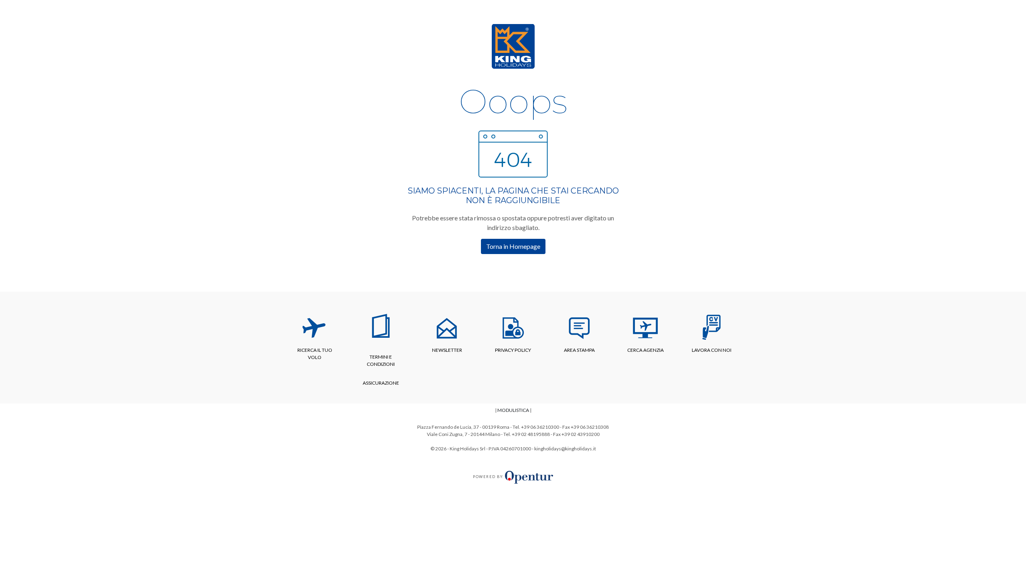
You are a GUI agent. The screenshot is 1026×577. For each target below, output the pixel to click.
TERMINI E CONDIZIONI (381, 360)
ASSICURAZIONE (381, 383)
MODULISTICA (513, 410)
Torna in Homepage (513, 246)
